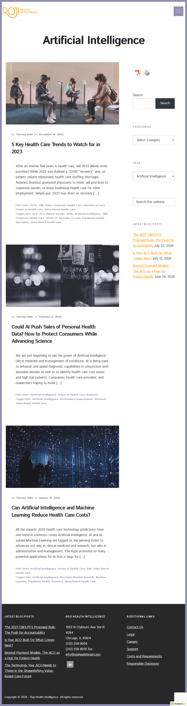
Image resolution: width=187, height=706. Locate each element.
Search (138, 95)
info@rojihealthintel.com (83, 654)
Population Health (93, 218)
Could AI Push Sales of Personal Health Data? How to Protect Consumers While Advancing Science (54, 334)
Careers (132, 642)
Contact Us (135, 627)
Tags (136, 163)
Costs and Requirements (144, 656)
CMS (105, 214)
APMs (69, 214)
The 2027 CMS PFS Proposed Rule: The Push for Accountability (153, 240)
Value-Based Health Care (60, 209)
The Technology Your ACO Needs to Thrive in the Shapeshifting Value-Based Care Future (30, 671)
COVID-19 (51, 218)
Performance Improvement (76, 399)
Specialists (22, 222)
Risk (89, 569)
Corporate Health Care (67, 205)
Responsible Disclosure (143, 663)
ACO (35, 214)
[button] (178, 11)
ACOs (33, 205)
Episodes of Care (94, 205)
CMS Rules (45, 205)
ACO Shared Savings (52, 214)
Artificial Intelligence (88, 214)
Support (132, 649)
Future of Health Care (29, 209)
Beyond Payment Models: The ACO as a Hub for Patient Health (151, 271)
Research (92, 395)
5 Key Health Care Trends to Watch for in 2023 (56, 148)
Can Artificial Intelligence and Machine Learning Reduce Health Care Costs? (53, 511)
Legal (130, 634)
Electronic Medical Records (77, 577)
